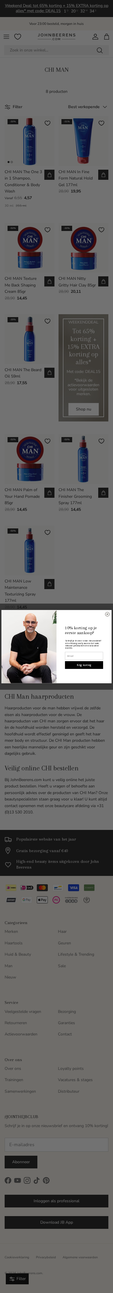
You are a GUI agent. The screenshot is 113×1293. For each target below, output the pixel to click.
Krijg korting (84, 665)
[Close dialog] (107, 614)
